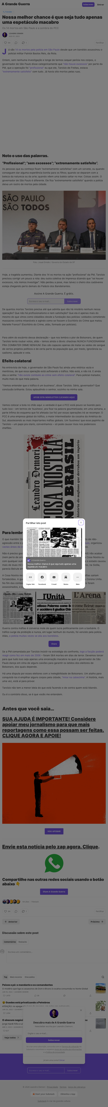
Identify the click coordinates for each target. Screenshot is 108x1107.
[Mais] (77, 577)
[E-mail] (54, 577)
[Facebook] (42, 577)
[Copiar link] (30, 577)
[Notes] (65, 577)
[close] (81, 522)
